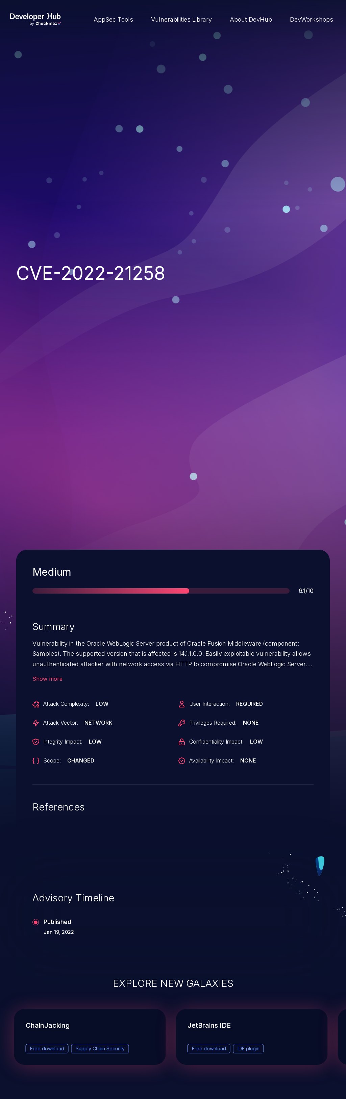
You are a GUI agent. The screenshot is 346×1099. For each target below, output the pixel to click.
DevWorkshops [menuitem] (311, 19)
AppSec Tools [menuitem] (113, 19)
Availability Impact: (211, 760)
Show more (47, 678)
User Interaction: (209, 703)
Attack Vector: (60, 722)
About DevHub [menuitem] (251, 19)
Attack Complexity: (66, 703)
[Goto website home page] (35, 19)
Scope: (52, 760)
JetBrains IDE (209, 1025)
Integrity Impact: (62, 741)
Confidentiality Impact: (216, 741)
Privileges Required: (213, 722)
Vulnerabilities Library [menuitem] (181, 19)
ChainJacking (48, 1025)
